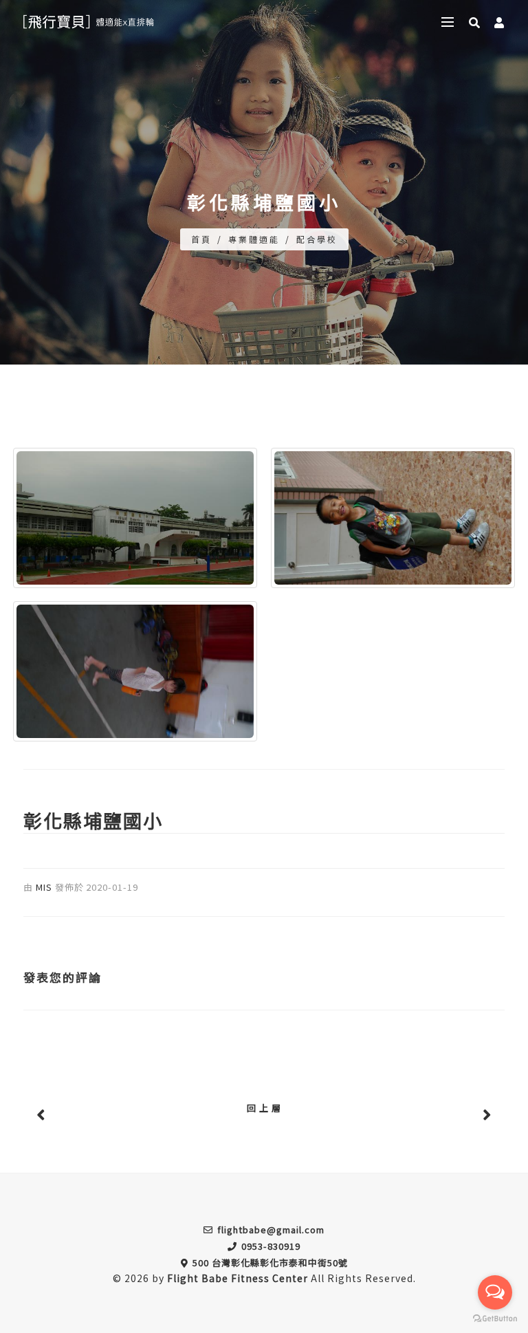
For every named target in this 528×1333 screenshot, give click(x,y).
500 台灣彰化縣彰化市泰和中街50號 (270, 1262)
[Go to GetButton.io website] (495, 1318)
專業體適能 (254, 239)
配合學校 (317, 239)
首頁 (201, 239)
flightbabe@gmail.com (270, 1229)
